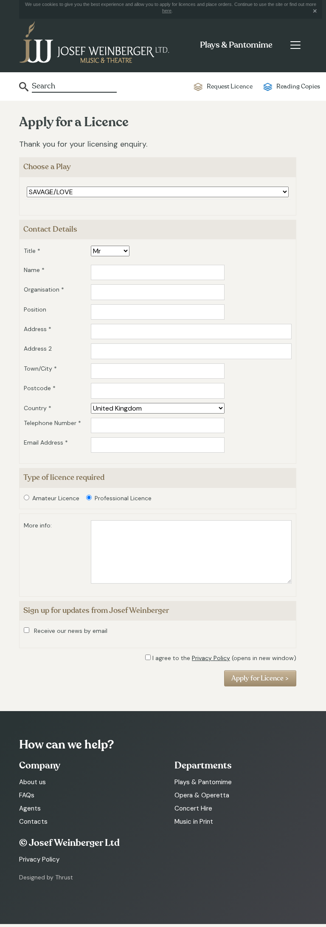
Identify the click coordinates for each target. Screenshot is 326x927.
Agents (30, 808)
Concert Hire (193, 808)
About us (32, 782)
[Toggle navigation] (295, 45)
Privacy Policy (211, 658)
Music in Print (193, 821)
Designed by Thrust (46, 877)
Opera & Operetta (201, 795)
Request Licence (230, 86)
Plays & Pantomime (236, 45)
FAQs (26, 795)
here (166, 10)
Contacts (33, 821)
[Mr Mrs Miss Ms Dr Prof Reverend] (110, 251)
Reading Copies (298, 86)
